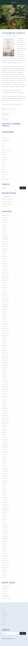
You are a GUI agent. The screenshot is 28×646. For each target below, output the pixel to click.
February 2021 (5, 294)
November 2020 (5, 302)
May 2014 (4, 490)
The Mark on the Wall (6, 598)
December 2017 (5, 386)
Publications (4, 612)
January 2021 (5, 297)
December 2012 (5, 531)
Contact (3, 624)
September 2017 (5, 393)
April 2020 (4, 318)
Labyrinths (4, 152)
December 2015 (5, 444)
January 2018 (5, 384)
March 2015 (4, 466)
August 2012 (4, 541)
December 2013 (5, 502)
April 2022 (4, 261)
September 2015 (5, 451)
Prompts (3, 619)
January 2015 (5, 471)
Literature (4, 154)
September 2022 (5, 248)
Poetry (3, 162)
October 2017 (5, 391)
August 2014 (4, 483)
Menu (14, 2)
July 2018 (4, 369)
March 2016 (4, 437)
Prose (18, 35)
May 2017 (4, 403)
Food (3, 145)
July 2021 (4, 282)
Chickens (4, 138)
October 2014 (5, 478)
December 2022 (5, 241)
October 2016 (5, 420)
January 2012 (5, 558)
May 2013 (4, 519)
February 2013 (5, 526)
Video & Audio (4, 615)
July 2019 (4, 340)
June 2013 (4, 517)
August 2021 (4, 280)
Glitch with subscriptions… (7, 204)
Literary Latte (4, 591)
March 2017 (4, 408)
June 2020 (4, 314)
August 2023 (4, 222)
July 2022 (4, 253)
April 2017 (4, 405)
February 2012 (5, 555)
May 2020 (4, 316)
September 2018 (5, 364)
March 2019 (4, 350)
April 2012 (4, 550)
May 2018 (4, 374)
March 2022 (4, 263)
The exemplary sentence (7, 201)
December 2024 (5, 215)
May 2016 (4, 432)
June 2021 (4, 285)
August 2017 (4, 396)
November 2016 (5, 418)
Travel (3, 176)
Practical (4, 164)
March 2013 (4, 524)
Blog (3, 610)
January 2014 (5, 500)
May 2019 (4, 345)
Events (3, 142)
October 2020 (5, 304)
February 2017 (5, 410)
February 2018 (5, 381)
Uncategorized (5, 179)
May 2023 (4, 229)
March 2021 (4, 292)
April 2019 (4, 347)
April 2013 (4, 521)
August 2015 (4, 454)
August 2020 (4, 309)
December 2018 (5, 357)
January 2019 (5, 355)
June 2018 (4, 372)
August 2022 (4, 251)
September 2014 (5, 480)
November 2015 (5, 446)
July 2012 (4, 543)
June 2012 (4, 546)
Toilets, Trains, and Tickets (7, 199)
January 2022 (5, 268)
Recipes (3, 169)
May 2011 (4, 577)
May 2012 (4, 548)
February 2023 (5, 236)
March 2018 (4, 379)
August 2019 (4, 338)
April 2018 (4, 376)
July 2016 (4, 427)
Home (3, 607)
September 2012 (5, 538)
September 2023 (5, 219)
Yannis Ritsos (4, 206)
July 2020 (4, 311)
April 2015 (4, 463)
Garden (3, 147)
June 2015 (4, 459)
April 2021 (4, 289)
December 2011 (5, 560)
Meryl (14, 35)
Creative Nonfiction (6, 140)
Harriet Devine (5, 588)
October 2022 (5, 246)
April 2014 (4, 492)
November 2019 (5, 331)
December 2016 (5, 415)
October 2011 (5, 565)
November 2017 (5, 389)
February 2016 (5, 439)
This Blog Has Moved (6, 196)
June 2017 (4, 401)
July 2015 (4, 456)
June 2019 (4, 343)
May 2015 (4, 461)
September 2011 (5, 567)
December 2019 (5, 328)
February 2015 (5, 468)
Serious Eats (4, 593)
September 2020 (5, 306)
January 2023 (5, 239)
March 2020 (4, 321)
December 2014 (5, 473)
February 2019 (5, 352)
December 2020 (5, 299)
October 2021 (5, 275)
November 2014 (5, 475)
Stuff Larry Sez (5, 171)
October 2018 (5, 362)
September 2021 (5, 277)
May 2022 (4, 258)
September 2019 (5, 335)
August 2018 (4, 367)
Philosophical (5, 159)
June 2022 (4, 256)
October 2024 (5, 217)
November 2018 (5, 360)
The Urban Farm (5, 174)
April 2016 (4, 434)
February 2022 (5, 265)
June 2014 (4, 488)
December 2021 (5, 270)
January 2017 (5, 413)
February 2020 (5, 323)
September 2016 (5, 422)
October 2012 (5, 536)
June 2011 (4, 575)
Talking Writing (5, 595)
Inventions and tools (6, 150)
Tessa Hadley (12, 109)
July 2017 (4, 398)
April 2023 (4, 232)
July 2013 (4, 514)
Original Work (5, 157)
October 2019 (5, 333)
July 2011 (4, 572)
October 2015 (5, 449)
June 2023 (4, 227)
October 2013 (5, 507)
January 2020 (5, 326)
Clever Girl (7, 109)
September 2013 (5, 509)
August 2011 (4, 570)
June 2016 (4, 430)
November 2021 (5, 273)
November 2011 (5, 563)
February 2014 (5, 497)
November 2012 (5, 534)
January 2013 (5, 529)
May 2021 (4, 287)
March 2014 (4, 495)
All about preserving (6, 586)
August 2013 (4, 512)
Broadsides (4, 622)
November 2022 (5, 244)
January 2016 (5, 442)
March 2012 (4, 553)
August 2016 (4, 425)
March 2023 (4, 234)
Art (2, 135)
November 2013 (5, 504)
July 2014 (4, 485)
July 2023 (4, 224)
